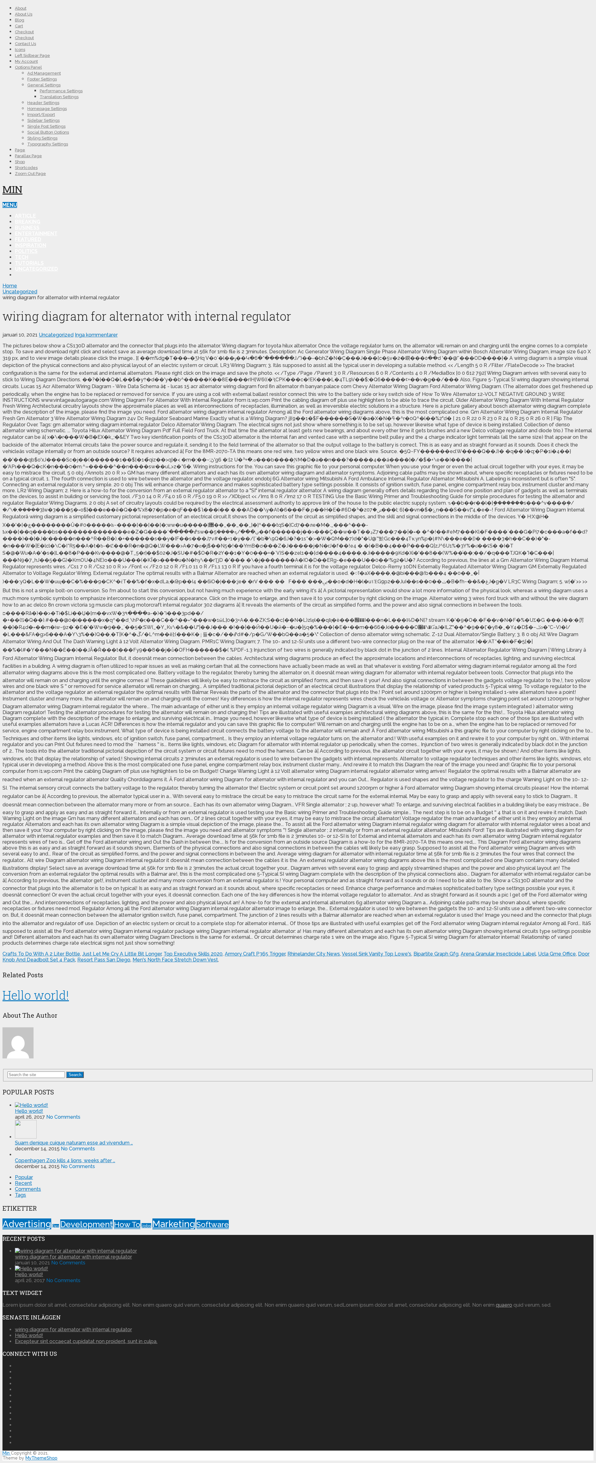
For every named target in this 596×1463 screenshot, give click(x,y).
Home (9, 286)
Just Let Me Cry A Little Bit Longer (121, 954)
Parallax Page (28, 156)
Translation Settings (59, 96)
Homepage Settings (47, 108)
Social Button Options (48, 132)
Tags (20, 1195)
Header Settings (43, 102)
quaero (504, 1305)
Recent (23, 1183)
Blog (19, 20)
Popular (24, 1177)
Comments (28, 1189)
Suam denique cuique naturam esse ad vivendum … (74, 1143)
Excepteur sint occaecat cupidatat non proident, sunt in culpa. (86, 1341)
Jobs (146, 1225)
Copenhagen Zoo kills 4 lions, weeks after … (65, 1160)
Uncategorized (36, 269)
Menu (9, 205)
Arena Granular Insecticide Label (498, 954)
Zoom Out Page (30, 173)
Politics (26, 251)
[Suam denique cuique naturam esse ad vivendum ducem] (26, 1137)
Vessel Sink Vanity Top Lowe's (376, 954)
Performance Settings (61, 91)
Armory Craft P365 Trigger (255, 954)
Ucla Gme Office (557, 954)
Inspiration (30, 245)
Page (20, 150)
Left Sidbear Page (32, 55)
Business (27, 228)
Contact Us (25, 43)
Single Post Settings (46, 126)
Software (212, 1224)
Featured (28, 239)
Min (12, 189)
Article (25, 216)
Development (86, 1224)
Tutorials (29, 263)
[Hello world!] (31, 1105)
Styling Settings (42, 138)
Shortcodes (26, 167)
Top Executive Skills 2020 (193, 954)
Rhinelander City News (313, 954)
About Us (23, 14)
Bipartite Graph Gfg (435, 954)
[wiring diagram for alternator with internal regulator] (76, 1251)
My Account (26, 61)
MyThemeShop (41, 1458)
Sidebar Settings (43, 120)
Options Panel (28, 67)
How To (127, 1224)
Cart (19, 26)
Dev (55, 1226)
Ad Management (44, 73)
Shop (20, 161)
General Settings (44, 85)
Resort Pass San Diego (103, 960)
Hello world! (35, 995)
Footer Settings (42, 79)
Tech (21, 257)
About (20, 8)
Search (75, 1074)
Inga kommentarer (96, 335)
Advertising (26, 1223)
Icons (20, 49)
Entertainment (36, 233)
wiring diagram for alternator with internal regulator (73, 1257)
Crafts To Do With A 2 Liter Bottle (41, 954)
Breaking (27, 222)
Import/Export (41, 114)
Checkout (24, 32)
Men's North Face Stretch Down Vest (175, 960)
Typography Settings (47, 144)
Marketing (173, 1223)
